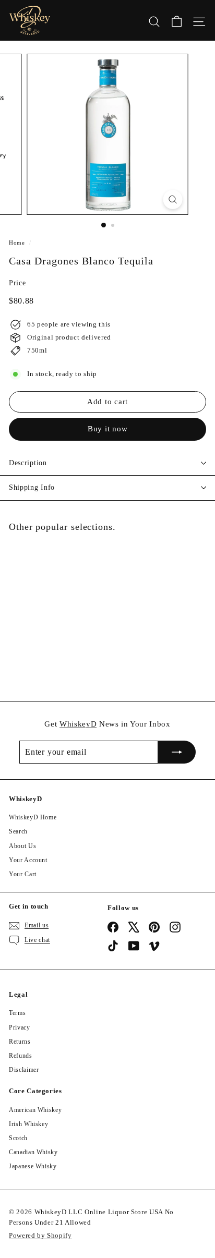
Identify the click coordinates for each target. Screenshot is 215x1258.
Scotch (18, 1138)
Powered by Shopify (40, 1235)
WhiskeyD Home (32, 817)
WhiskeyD (78, 724)
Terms (17, 1013)
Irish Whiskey (28, 1124)
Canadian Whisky (33, 1152)
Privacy (19, 1027)
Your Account (28, 860)
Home (17, 242)
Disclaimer (24, 1069)
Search (18, 831)
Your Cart (23, 874)
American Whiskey (35, 1110)
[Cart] (176, 20)
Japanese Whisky (33, 1166)
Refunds (20, 1055)
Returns (20, 1041)
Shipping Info (32, 487)
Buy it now (108, 429)
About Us (22, 846)
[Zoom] (173, 199)
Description (28, 463)
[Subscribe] (177, 752)
